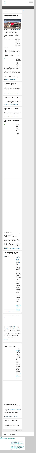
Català (5, 1)
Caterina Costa (10, 79)
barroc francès (10, 416)
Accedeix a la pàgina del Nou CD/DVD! (15, 442)
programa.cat (17, 378)
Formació (19, 7)
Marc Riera (16, 248)
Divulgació (23, 7)
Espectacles (16, 7)
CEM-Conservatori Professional (17, 259)
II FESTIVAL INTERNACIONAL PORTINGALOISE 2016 (14, 409)
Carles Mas (12, 104)
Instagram (32, 433)
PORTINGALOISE (18, 29)
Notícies (4, 7)
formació (17, 416)
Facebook (27, 433)
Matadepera (17, 376)
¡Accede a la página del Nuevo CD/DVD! (15, 445)
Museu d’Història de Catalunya (14, 326)
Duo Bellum (7, 328)
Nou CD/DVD (4, 8)
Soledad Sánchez (6, 93)
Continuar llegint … (6, 247)
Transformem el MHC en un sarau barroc (11, 315)
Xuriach (19, 262)
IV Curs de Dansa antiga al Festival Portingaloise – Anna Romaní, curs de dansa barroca (12, 406)
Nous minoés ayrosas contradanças (18, 377)
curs (14, 248)
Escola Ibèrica (13, 416)
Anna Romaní (6, 79)
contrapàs (15, 104)
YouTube (30, 433)
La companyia (11, 7)
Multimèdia (7, 7)
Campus (10, 104)
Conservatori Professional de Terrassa (18, 309)
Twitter (29, 433)
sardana (17, 104)
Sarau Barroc (18, 257)
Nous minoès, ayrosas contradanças (18, 350)
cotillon (19, 310)
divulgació (10, 427)
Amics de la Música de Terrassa (18, 261)
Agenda (26, 7)
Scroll (23, 10)
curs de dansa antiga (14, 328)
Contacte (29, 7)
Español (5, 3)
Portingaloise (13, 79)
